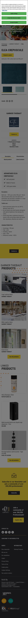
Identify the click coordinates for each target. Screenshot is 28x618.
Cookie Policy (4, 10)
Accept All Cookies (14, 22)
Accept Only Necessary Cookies (14, 18)
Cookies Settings (14, 13)
